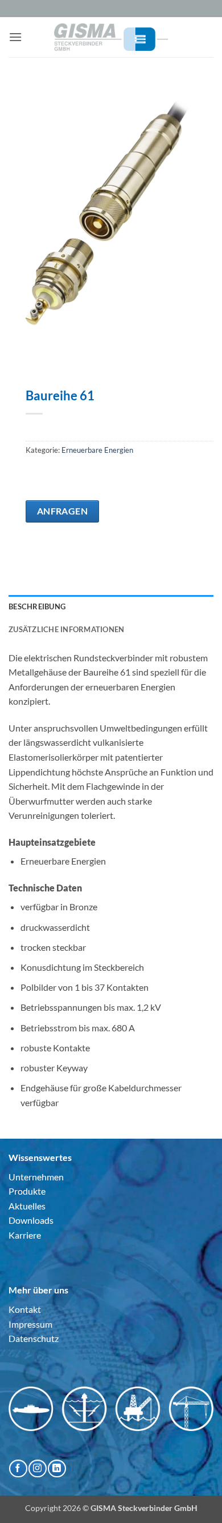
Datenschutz (34, 1338)
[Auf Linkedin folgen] (56, 1468)
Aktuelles (27, 1205)
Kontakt (25, 1309)
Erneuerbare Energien (97, 450)
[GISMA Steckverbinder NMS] (111, 36)
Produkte (27, 1191)
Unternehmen (36, 1176)
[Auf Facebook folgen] (18, 1468)
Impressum (30, 1324)
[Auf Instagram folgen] (37, 1468)
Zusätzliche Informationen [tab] (66, 629)
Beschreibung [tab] (37, 606)
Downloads (31, 1220)
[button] (15, 37)
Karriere (25, 1234)
